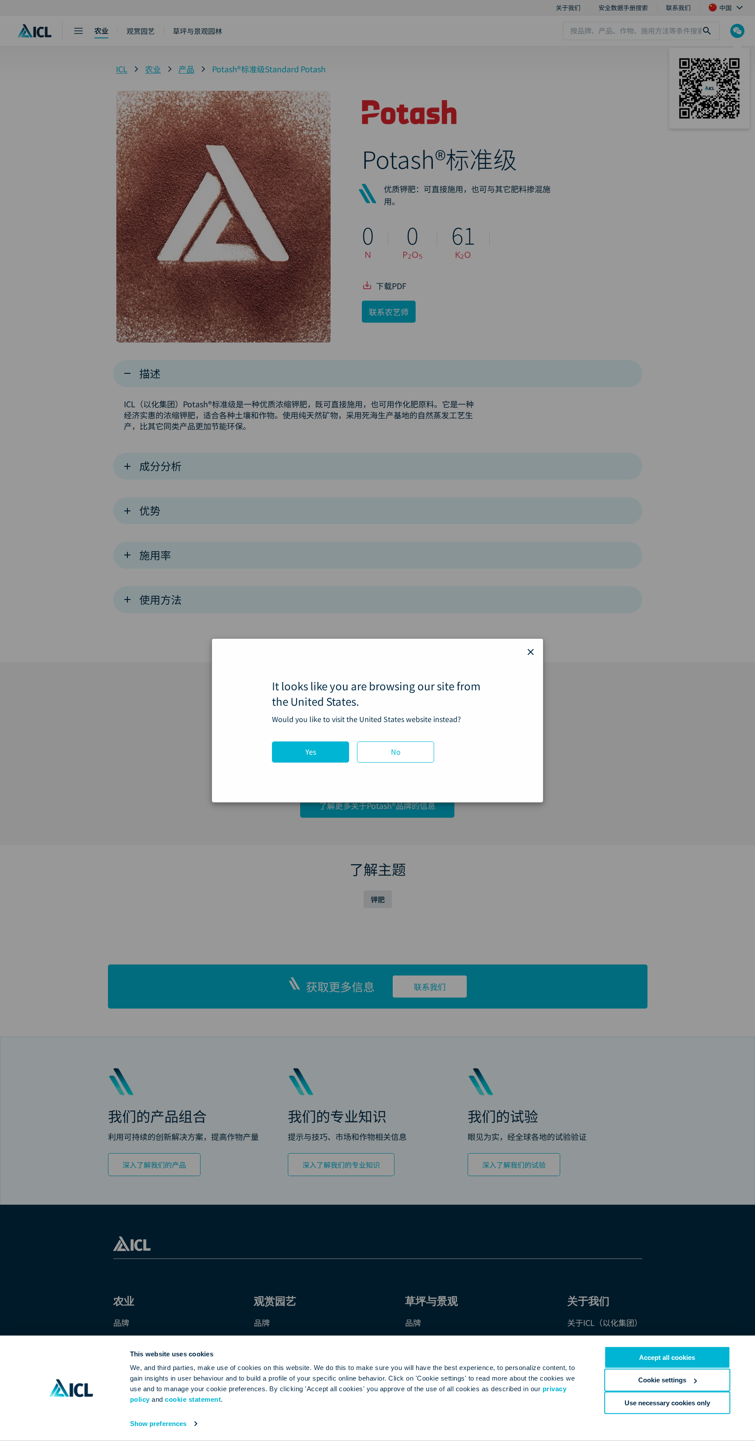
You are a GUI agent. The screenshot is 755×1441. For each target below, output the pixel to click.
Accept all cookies (667, 1357)
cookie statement (193, 1399)
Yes (310, 751)
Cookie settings (662, 1380)
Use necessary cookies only (667, 1402)
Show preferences (158, 1423)
